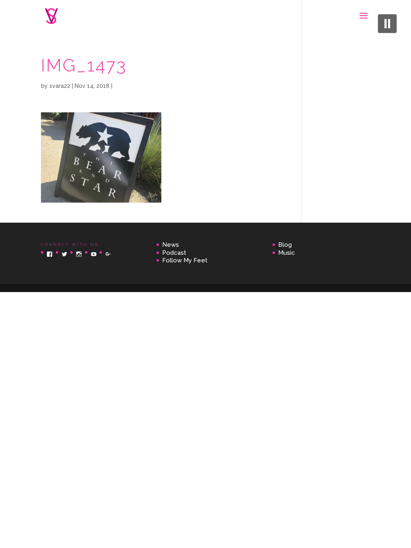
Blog (285, 244)
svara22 (59, 86)
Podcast (174, 252)
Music (286, 252)
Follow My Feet (185, 260)
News (170, 244)
